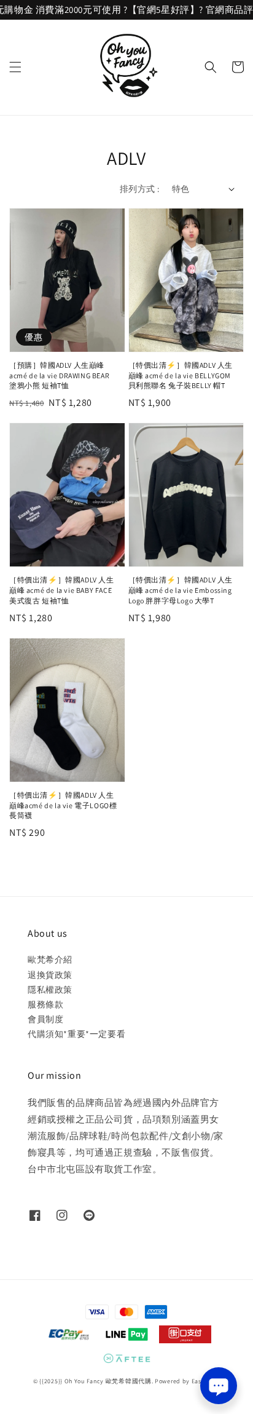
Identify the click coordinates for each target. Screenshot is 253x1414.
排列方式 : (139, 188)
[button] (15, 67)
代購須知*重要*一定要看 (76, 1033)
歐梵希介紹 (50, 959)
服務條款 (45, 1004)
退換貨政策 (50, 974)
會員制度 (45, 1019)
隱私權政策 (50, 989)
